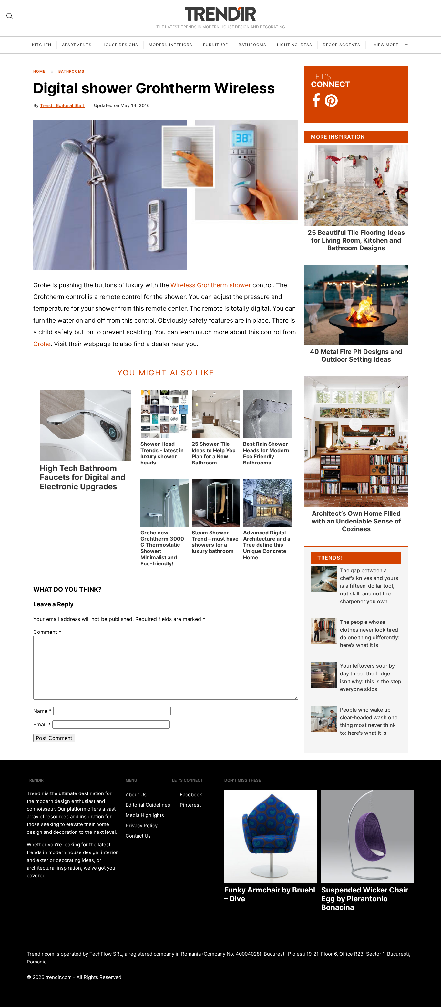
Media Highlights (145, 815)
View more (387, 44)
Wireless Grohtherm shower (210, 285)
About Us (136, 795)
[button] (165, 195)
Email (42, 724)
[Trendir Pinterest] (331, 101)
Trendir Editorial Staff (62, 105)
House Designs (120, 44)
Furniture (215, 44)
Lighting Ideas (294, 44)
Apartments (77, 44)
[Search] (9, 16)
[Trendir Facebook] (316, 101)
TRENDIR (220, 13)
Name (42, 711)
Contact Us (138, 836)
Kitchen (41, 44)
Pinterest (190, 805)
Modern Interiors (170, 44)
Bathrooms (252, 44)
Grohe (42, 344)
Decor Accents (341, 44)
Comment (47, 632)
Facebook (190, 795)
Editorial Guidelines (148, 805)
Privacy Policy (142, 826)
